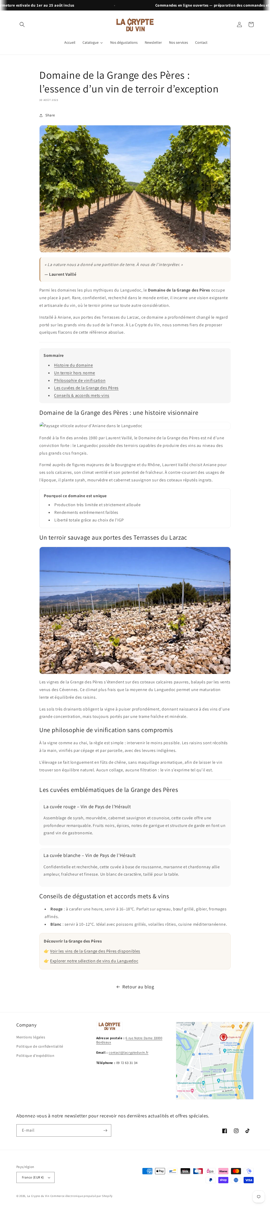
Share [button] (50, 115)
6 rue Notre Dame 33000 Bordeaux (129, 1040)
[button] (22, 24)
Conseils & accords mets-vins (81, 395)
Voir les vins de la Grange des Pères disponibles (95, 951)
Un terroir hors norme (74, 373)
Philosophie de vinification (79, 380)
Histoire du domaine (73, 365)
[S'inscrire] (105, 1130)
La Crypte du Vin (38, 1196)
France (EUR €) (33, 1177)
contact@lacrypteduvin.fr (128, 1052)
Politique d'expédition (35, 1055)
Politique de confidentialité (39, 1046)
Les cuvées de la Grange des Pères (86, 388)
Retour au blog (138, 987)
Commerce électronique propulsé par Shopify (81, 1196)
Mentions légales (30, 1037)
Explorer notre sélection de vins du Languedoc (94, 961)
